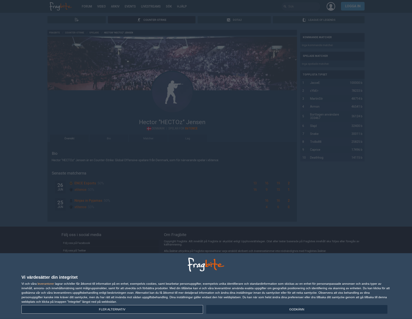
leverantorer (46, 283)
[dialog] (206, 286)
